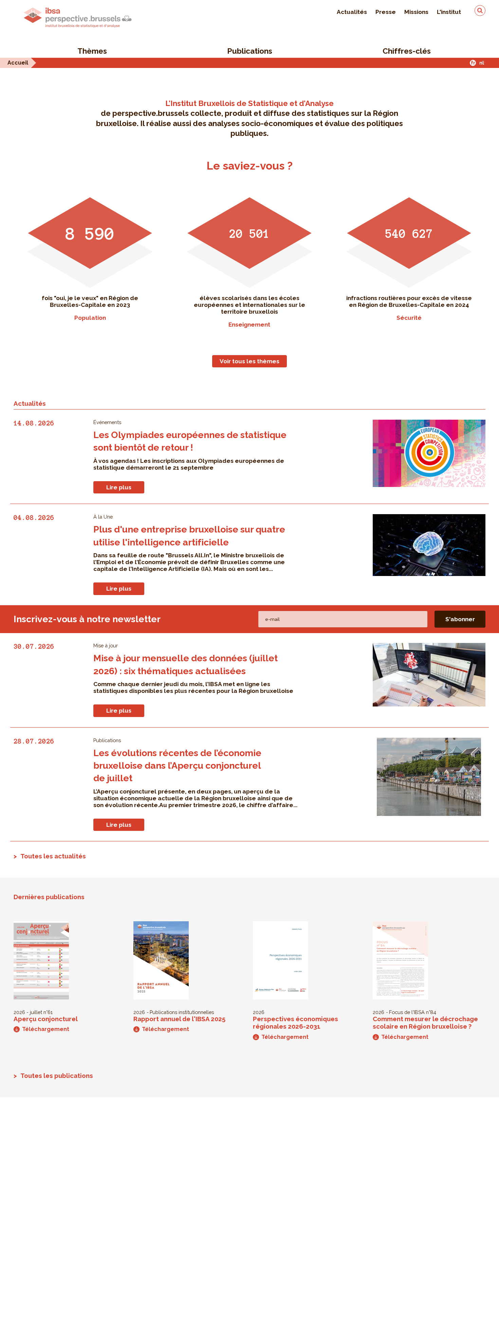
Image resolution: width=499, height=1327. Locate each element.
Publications (249, 51)
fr (473, 63)
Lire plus (118, 487)
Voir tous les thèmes (249, 361)
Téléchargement (45, 1029)
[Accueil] (78, 17)
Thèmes (92, 51)
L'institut (449, 11)
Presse (385, 11)
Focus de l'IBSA (407, 1012)
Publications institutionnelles (182, 1012)
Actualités (352, 11)
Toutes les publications (56, 1075)
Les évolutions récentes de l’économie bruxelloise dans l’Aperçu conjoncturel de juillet (177, 766)
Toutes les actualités (53, 856)
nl (481, 63)
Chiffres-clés (407, 51)
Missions (416, 11)
